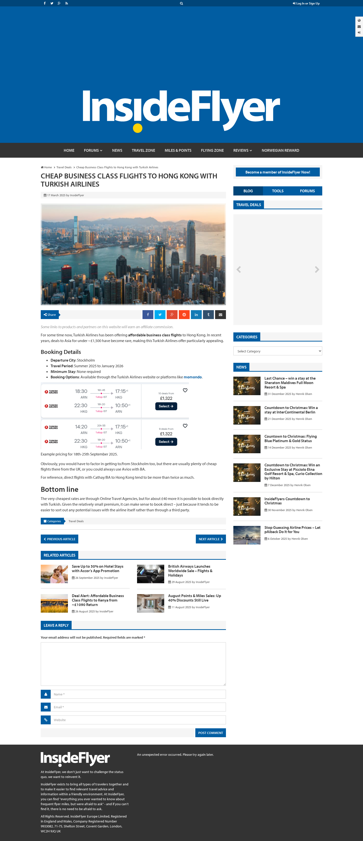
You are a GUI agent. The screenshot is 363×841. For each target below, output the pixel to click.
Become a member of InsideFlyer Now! (277, 172)
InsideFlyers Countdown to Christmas (287, 501)
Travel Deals (76, 521)
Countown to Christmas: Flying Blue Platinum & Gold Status (290, 438)
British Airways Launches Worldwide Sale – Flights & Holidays (190, 570)
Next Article (209, 539)
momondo (193, 376)
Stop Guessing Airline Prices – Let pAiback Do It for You (292, 529)
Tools (277, 190)
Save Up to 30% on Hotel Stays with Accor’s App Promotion (97, 568)
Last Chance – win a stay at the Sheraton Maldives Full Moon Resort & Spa (290, 382)
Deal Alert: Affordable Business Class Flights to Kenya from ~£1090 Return (98, 600)
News (241, 367)
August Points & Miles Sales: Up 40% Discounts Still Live (194, 598)
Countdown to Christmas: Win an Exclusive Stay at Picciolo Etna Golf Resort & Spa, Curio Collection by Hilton (293, 471)
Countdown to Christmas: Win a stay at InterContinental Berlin (291, 409)
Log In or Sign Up (308, 3)
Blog (248, 190)
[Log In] (359, 32)
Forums (307, 190)
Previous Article (60, 539)
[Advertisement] (181, 53)
